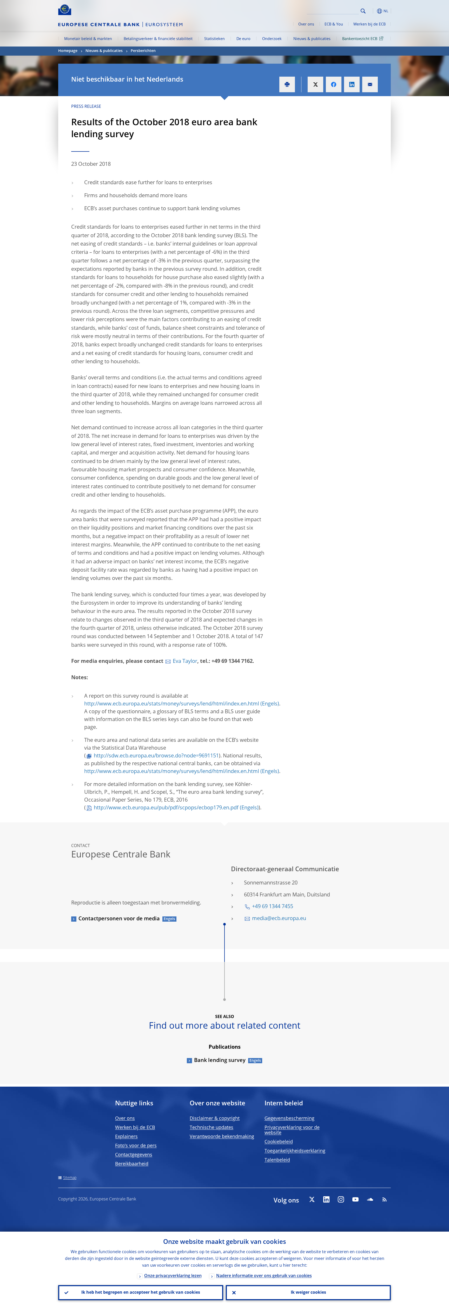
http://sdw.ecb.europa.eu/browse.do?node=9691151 (156, 756)
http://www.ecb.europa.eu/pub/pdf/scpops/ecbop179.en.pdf (166, 808)
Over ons (306, 24)
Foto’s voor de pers (136, 1146)
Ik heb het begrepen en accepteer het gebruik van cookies (140, 1293)
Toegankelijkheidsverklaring (295, 1151)
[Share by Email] (370, 84)
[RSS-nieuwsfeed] (384, 1199)
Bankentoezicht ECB (359, 39)
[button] (372, 11)
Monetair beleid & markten (88, 39)
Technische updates (211, 1127)
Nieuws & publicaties (312, 39)
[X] (312, 1199)
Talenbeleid (277, 1160)
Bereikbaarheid (131, 1164)
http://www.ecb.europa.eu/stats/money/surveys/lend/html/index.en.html (171, 704)
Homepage (67, 51)
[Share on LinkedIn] (352, 84)
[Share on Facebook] (333, 84)
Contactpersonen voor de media (119, 919)
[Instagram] (341, 1199)
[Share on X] (315, 84)
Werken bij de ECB (369, 24)
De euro (243, 39)
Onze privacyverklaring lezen (173, 1276)
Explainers (126, 1136)
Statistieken (214, 39)
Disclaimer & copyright (215, 1118)
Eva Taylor (185, 661)
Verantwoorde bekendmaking (222, 1136)
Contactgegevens (133, 1155)
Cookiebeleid (279, 1142)
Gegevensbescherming (289, 1118)
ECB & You (334, 24)
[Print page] (287, 84)
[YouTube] (355, 1199)
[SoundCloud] (370, 1199)
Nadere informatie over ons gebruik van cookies (264, 1276)
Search (363, 11)
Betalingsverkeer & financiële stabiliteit (158, 39)
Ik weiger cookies (308, 1293)
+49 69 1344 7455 (272, 906)
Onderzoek (272, 39)
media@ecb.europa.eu (279, 918)
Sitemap (69, 1178)
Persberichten (143, 51)
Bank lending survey (220, 1060)
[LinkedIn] (326, 1199)
